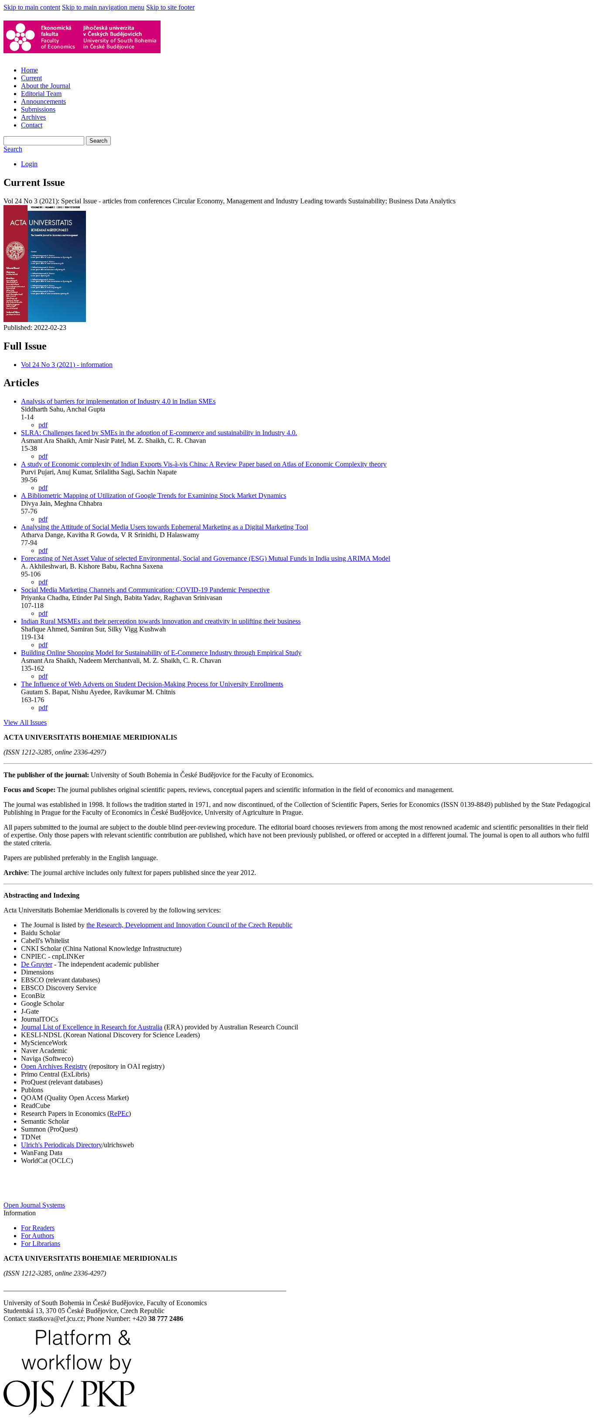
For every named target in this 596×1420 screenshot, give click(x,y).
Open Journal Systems (34, 1205)
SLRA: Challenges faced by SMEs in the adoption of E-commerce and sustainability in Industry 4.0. (159, 432)
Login (29, 164)
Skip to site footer (170, 7)
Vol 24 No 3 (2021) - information (67, 364)
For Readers (38, 1227)
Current (31, 78)
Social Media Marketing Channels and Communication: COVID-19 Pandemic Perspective (145, 589)
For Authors (37, 1235)
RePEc (119, 1113)
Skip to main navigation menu (103, 7)
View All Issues (25, 722)
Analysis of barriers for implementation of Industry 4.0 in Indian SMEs (118, 401)
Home (29, 70)
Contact (31, 125)
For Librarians (40, 1243)
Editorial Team (41, 93)
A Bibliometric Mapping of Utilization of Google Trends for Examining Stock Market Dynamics (153, 495)
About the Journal (45, 85)
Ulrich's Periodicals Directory (61, 1145)
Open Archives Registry (54, 1066)
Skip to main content (31, 7)
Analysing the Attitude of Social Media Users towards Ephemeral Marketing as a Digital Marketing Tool (164, 527)
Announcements (43, 101)
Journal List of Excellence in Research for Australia (91, 1027)
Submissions (38, 109)
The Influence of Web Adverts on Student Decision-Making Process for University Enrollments (152, 684)
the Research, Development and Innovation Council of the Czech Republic (189, 925)
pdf (43, 425)
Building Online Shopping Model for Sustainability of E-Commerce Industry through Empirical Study (161, 652)
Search (98, 140)
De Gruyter (36, 964)
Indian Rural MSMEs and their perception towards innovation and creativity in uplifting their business (161, 621)
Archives (33, 117)
